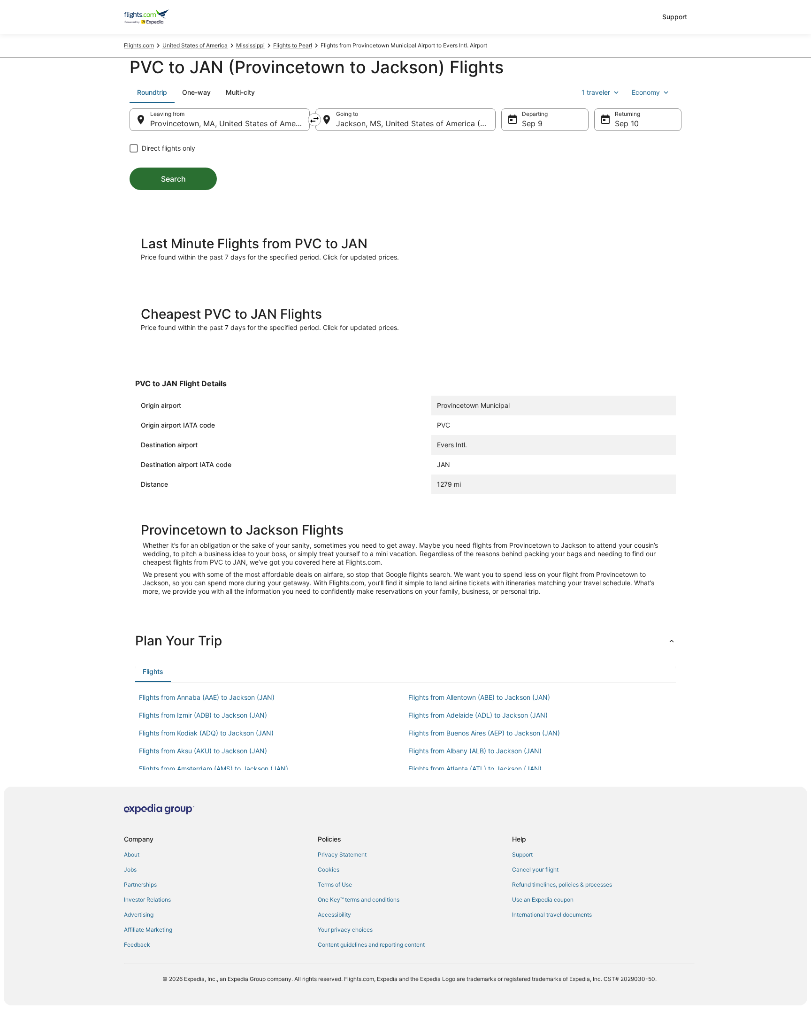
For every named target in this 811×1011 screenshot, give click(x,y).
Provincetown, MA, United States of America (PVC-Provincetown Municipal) (230, 123)
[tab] (152, 92)
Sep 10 (627, 123)
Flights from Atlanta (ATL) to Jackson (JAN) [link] (475, 769)
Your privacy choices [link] (345, 929)
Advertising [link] (138, 914)
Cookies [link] (328, 869)
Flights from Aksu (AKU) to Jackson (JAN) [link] (203, 751)
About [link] (131, 854)
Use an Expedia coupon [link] (543, 899)
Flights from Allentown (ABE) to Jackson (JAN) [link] (479, 697)
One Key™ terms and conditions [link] (358, 899)
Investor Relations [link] (147, 899)
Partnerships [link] (140, 884)
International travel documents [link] (552, 914)
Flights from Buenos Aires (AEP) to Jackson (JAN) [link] (484, 733)
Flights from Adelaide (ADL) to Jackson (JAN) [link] (478, 715)
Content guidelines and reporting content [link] (371, 944)
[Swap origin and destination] (314, 119)
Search (173, 179)
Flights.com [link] (139, 45)
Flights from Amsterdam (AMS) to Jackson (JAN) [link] (213, 769)
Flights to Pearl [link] (292, 45)
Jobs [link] (130, 869)
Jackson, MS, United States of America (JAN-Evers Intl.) (416, 123)
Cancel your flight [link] (535, 869)
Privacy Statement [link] (342, 854)
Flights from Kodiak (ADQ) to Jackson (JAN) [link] (206, 733)
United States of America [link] (195, 45)
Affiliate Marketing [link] (148, 929)
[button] (405, 641)
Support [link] (522, 854)
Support (674, 17)
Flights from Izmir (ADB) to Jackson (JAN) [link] (203, 715)
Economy (646, 92)
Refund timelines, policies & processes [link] (562, 884)
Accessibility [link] (334, 914)
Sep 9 (532, 123)
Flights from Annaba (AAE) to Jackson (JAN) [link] (207, 697)
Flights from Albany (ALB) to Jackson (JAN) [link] (475, 751)
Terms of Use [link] (335, 884)
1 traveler (595, 92)
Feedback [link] (137, 944)
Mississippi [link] (250, 45)
